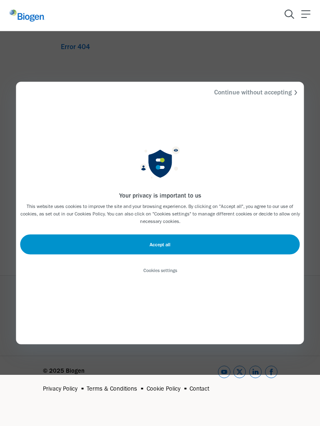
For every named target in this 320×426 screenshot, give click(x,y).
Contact (199, 388)
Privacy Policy (60, 388)
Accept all (160, 245)
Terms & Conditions (112, 388)
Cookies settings (160, 270)
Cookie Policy (163, 388)
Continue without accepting (253, 92)
